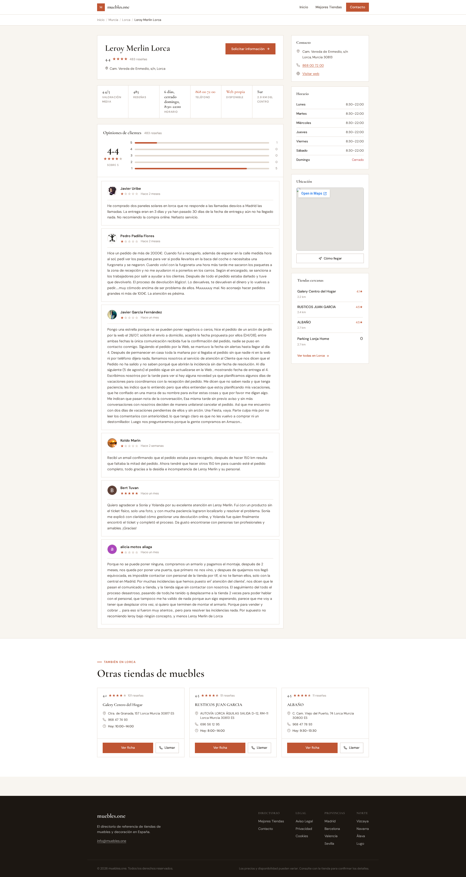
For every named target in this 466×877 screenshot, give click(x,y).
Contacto (357, 7)
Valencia (331, 836)
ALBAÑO (295, 704)
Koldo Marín (130, 440)
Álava (361, 836)
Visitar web (310, 74)
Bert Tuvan (129, 488)
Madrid (330, 821)
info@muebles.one (111, 841)
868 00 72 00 (205, 91)
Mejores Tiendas (329, 7)
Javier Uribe (130, 188)
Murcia (113, 20)
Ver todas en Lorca (311, 356)
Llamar (170, 748)
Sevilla (329, 843)
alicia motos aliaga (136, 547)
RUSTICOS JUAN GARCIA (218, 704)
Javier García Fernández (141, 312)
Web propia (235, 91)
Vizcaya (363, 821)
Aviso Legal (304, 821)
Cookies (302, 836)
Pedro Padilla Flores (137, 236)
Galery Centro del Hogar (122, 704)
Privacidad (304, 828)
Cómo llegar (333, 258)
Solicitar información (248, 49)
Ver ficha (128, 748)
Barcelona (332, 828)
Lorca (126, 20)
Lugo (360, 843)
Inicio (304, 7)
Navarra (363, 828)
